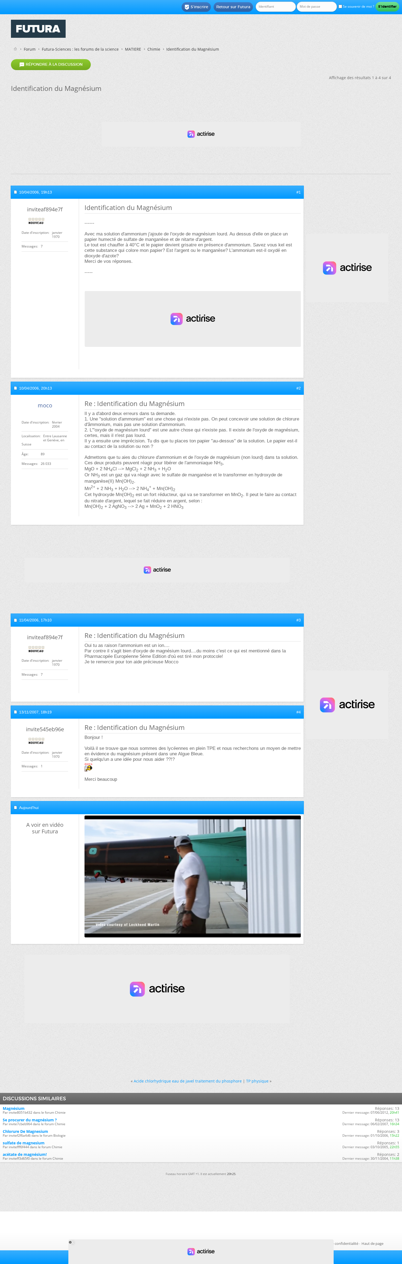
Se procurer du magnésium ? (30, 1119)
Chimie (153, 49)
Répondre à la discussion (51, 64)
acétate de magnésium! (25, 1154)
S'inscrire (196, 7)
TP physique (257, 1081)
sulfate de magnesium (24, 1142)
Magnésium (14, 1108)
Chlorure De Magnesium (25, 1131)
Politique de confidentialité (336, 1243)
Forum (30, 49)
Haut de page (372, 1243)
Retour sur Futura (233, 6)
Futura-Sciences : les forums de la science (80, 49)
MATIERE (133, 49)
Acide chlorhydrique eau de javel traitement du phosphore (188, 1081)
